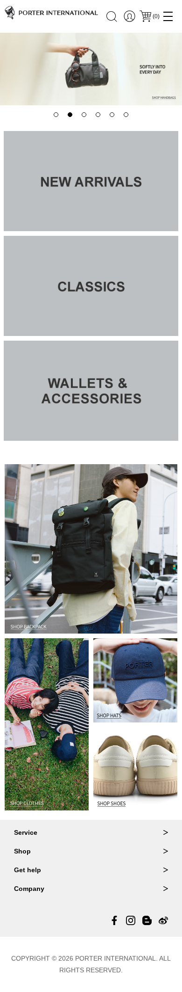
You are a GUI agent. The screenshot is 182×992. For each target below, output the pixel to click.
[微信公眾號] (147, 920)
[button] (56, 114)
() (156, 16)
